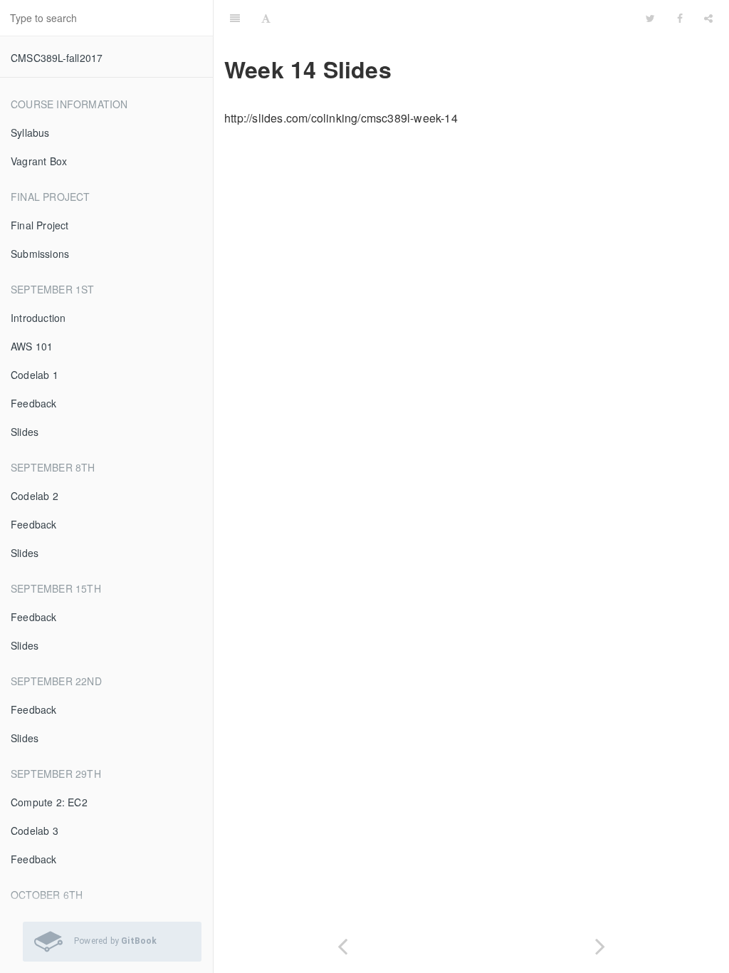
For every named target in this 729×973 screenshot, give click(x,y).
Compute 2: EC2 (49, 802)
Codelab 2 (34, 496)
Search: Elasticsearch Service (520, 17)
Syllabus (30, 132)
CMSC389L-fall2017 (57, 58)
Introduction (38, 318)
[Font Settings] (266, 18)
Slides (24, 432)
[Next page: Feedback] (600, 943)
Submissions (40, 253)
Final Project (40, 225)
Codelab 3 (34, 830)
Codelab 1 (34, 375)
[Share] (708, 18)
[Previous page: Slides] (342, 943)
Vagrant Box (39, 161)
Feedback (34, 403)
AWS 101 (32, 346)
